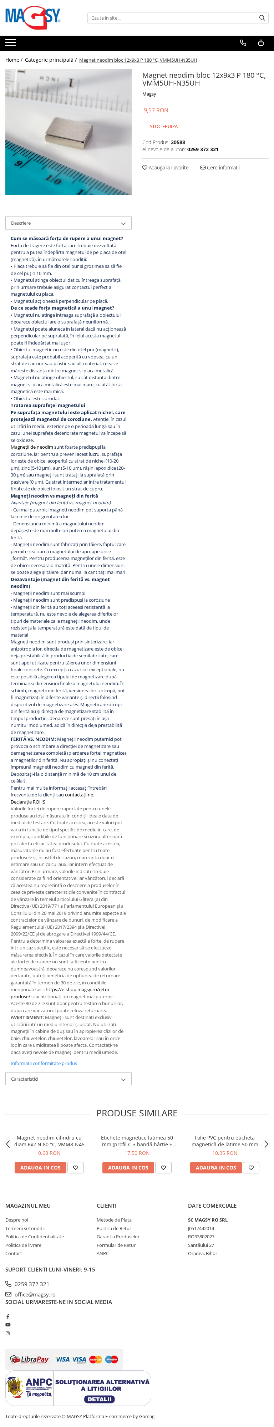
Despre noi (16, 1220)
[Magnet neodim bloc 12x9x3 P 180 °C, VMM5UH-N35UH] (68, 132)
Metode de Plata (114, 1220)
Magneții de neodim (32, 447)
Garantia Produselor (118, 1236)
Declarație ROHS (28, 802)
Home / (14, 59)
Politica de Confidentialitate (34, 1236)
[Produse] (11, 44)
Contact (13, 1253)
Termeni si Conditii (25, 1228)
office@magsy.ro (34, 1294)
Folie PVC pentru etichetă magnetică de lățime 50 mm (225, 1141)
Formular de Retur (116, 1245)
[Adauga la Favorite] (75, 1167)
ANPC (103, 1253)
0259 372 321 (31, 1284)
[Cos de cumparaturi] (261, 43)
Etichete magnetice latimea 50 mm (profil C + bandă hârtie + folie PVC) (137, 1141)
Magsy (149, 94)
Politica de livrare (23, 1245)
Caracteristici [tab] (24, 1079)
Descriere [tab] (21, 223)
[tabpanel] (68, 132)
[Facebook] (7, 1316)
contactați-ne (79, 794)
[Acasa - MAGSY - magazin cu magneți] (41, 17)
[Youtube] (7, 1324)
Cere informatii (223, 167)
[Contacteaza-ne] (243, 43)
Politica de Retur (114, 1228)
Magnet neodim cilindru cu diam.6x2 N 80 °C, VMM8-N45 (49, 1141)
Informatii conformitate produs (44, 1063)
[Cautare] (262, 18)
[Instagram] (7, 1333)
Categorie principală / (51, 59)
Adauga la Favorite (168, 167)
